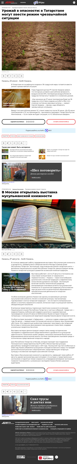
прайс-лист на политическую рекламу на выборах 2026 (31, 429)
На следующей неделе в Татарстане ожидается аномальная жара (20, 156)
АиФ (13, 249)
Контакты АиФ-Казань (61, 424)
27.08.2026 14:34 (6, 189)
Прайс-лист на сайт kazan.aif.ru (46, 426)
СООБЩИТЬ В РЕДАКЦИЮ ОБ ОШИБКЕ (60, 429)
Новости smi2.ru (8, 182)
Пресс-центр (35, 422)
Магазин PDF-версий (47, 422)
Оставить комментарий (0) (61, 121)
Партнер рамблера (31, 457)
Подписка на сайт (47, 424)
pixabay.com (5, 71)
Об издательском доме (22, 422)
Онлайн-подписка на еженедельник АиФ (27, 424)
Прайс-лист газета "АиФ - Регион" (25, 426)
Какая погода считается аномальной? (58, 155)
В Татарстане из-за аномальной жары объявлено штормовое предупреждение (22, 150)
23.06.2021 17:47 (6, 7)
